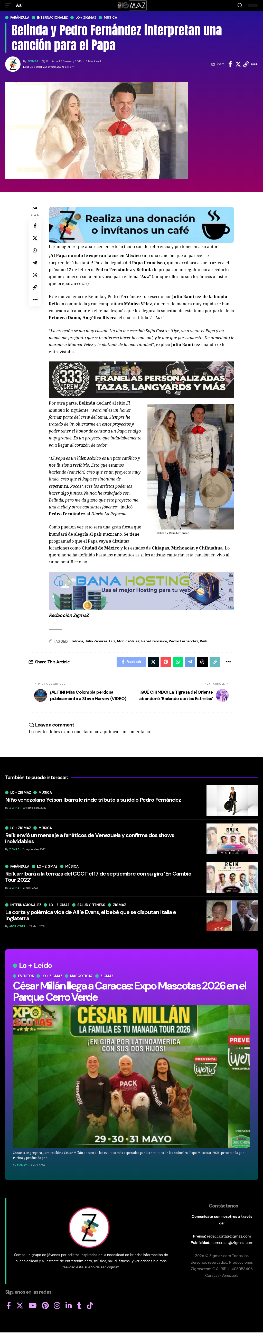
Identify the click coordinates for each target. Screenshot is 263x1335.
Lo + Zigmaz (86, 17)
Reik (203, 641)
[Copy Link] (246, 64)
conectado (82, 731)
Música (110, 17)
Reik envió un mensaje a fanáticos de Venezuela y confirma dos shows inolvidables (89, 838)
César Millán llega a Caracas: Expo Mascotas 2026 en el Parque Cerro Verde (129, 991)
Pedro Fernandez (183, 641)
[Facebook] (8, 1306)
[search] (239, 5)
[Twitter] (20, 1306)
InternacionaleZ (52, 17)
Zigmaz (107, 976)
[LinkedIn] (68, 1306)
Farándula (19, 17)
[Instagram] (57, 1306)
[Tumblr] (79, 1306)
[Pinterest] (45, 1306)
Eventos (26, 976)
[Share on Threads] (35, 275)
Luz (112, 641)
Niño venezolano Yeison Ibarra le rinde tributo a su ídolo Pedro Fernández (93, 799)
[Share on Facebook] (230, 64)
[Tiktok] (90, 1306)
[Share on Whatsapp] (35, 250)
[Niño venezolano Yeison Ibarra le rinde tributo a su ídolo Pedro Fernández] (232, 800)
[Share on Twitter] (238, 64)
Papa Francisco (154, 641)
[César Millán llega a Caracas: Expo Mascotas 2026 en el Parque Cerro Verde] (131, 1076)
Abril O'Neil (17, 926)
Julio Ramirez (96, 641)
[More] (254, 64)
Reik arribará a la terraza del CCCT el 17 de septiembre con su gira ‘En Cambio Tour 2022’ (98, 877)
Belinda (76, 641)
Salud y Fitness (91, 905)
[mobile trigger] (9, 5)
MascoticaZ (81, 976)
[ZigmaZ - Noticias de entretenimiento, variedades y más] (131, 5)
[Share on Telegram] (35, 263)
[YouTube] (32, 1306)
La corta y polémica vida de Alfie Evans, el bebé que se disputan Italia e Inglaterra (90, 915)
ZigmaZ (33, 61)
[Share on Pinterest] (166, 662)
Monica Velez (128, 641)
